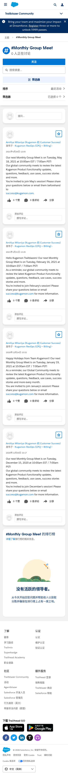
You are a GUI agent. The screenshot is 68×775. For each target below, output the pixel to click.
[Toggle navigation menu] (61, 13)
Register (34, 25)
